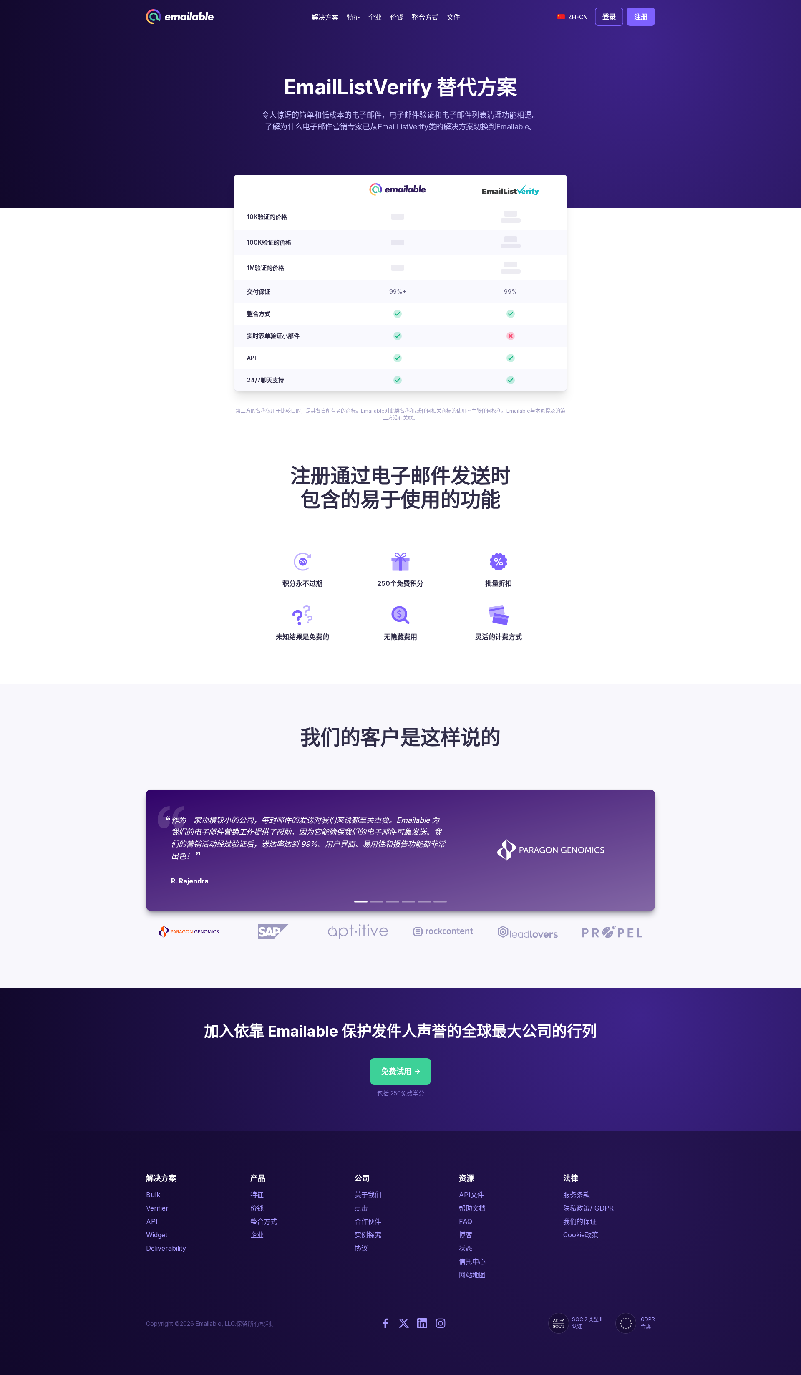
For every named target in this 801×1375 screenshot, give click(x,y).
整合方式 (263, 1221)
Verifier (157, 1208)
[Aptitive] (392, 901)
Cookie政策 (580, 1235)
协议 (361, 1248)
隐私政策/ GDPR (588, 1208)
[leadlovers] (424, 901)
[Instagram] (441, 1323)
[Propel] (440, 901)
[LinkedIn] (422, 1323)
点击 (361, 1208)
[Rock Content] (408, 901)
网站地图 (472, 1275)
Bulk (153, 1195)
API (152, 1221)
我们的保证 (580, 1221)
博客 (465, 1235)
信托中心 (472, 1261)
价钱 (257, 1208)
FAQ (465, 1221)
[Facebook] (385, 1323)
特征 (257, 1195)
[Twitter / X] (404, 1323)
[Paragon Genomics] (361, 901)
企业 (257, 1235)
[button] (325, 17)
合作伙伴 (368, 1221)
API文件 (471, 1195)
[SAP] (376, 901)
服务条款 (576, 1195)
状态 (465, 1248)
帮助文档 (472, 1208)
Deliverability (166, 1248)
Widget (156, 1235)
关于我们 (368, 1195)
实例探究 (368, 1235)
